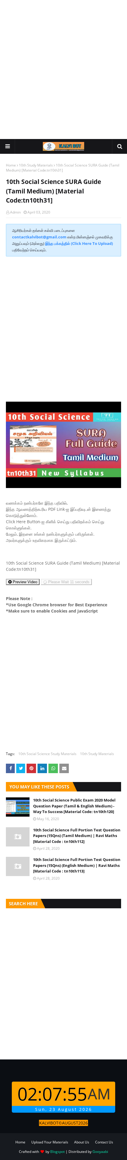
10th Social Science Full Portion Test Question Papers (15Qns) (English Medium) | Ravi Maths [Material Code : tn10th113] (77, 865)
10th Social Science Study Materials (47, 753)
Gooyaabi (100, 1151)
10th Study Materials (36, 165)
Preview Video (24, 582)
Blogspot (57, 1151)
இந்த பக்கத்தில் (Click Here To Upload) (79, 243)
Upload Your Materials (49, 1142)
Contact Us (104, 1142)
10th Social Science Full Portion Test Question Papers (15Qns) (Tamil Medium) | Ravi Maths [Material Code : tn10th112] (77, 835)
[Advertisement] (63, 69)
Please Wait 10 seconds (68, 582)
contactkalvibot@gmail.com (39, 237)
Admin (15, 212)
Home (11, 165)
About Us (81, 1142)
